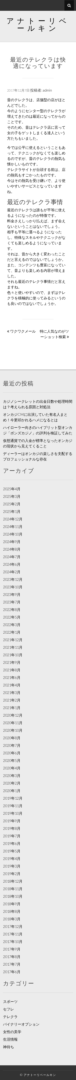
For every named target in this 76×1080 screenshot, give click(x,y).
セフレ (8, 1009)
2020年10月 (12, 730)
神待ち (8, 1047)
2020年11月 (12, 722)
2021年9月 (11, 662)
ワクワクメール (23, 331)
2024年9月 (11, 541)
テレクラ (10, 1016)
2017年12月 (12, 926)
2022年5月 (11, 617)
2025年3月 (11, 496)
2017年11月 (12, 934)
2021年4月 (11, 685)
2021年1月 (11, 707)
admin (47, 90)
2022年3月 (11, 624)
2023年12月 (12, 579)
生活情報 (10, 1039)
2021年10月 (12, 655)
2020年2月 (11, 783)
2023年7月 (11, 602)
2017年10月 (12, 941)
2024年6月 (11, 564)
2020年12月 (12, 715)
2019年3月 (11, 866)
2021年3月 (11, 692)
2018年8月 (11, 911)
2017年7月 (11, 964)
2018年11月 (12, 888)
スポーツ (10, 1001)
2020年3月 (11, 775)
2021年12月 (12, 639)
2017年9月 (11, 949)
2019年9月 (11, 821)
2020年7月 (11, 745)
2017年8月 (11, 956)
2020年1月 (11, 790)
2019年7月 (11, 836)
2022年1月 (11, 632)
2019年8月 (11, 828)
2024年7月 (11, 556)
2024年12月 (12, 519)
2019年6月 (11, 843)
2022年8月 (11, 609)
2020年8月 (11, 738)
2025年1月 (11, 511)
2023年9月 (11, 594)
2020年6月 (11, 753)
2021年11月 (12, 647)
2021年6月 (11, 677)
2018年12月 (12, 881)
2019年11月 (12, 805)
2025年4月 (11, 489)
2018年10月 (12, 896)
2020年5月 (11, 760)
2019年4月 (11, 858)
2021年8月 (11, 670)
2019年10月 (12, 813)
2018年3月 (11, 919)
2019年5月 (11, 851)
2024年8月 (11, 549)
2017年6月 (11, 971)
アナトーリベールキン (38, 24)
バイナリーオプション (21, 1024)
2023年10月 (12, 587)
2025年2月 (11, 504)
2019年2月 (11, 873)
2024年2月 (11, 572)
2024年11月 (12, 526)
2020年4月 (11, 768)
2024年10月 (12, 534)
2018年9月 (11, 904)
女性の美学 (12, 1031)
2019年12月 (12, 798)
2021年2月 (11, 700)
